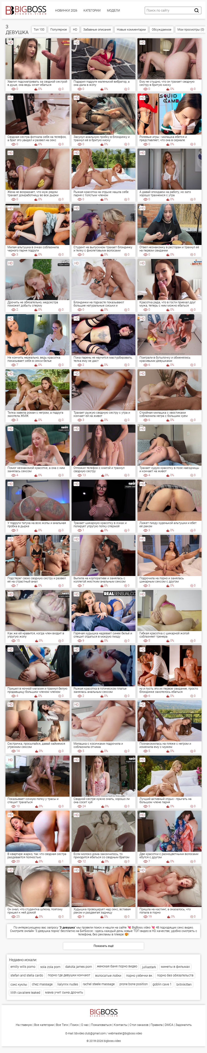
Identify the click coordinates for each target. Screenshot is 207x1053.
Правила (157, 1025)
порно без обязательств (175, 975)
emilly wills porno (23, 967)
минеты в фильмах (175, 967)
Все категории (44, 1025)
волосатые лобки (108, 975)
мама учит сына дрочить (64, 992)
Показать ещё (104, 946)
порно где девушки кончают (69, 975)
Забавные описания (97, 29)
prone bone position (133, 984)
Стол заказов (139, 1025)
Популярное (58, 29)
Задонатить (183, 1025)
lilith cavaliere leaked (25, 992)
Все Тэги (62, 1025)
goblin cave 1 (162, 984)
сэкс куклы (19, 984)
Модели (113, 10)
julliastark (149, 967)
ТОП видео (141, 931)
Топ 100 (39, 29)
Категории (92, 10)
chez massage (42, 984)
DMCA (169, 1025)
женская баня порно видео (117, 966)
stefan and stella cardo (27, 975)
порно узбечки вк (139, 975)
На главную (24, 1025)
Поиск (74, 1025)
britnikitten (184, 984)
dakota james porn (78, 967)
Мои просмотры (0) (190, 29)
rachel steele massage (99, 984)
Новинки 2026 (66, 10)
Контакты (120, 1025)
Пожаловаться (101, 1025)
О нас (85, 1025)
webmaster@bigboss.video (125, 1033)
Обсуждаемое (161, 29)
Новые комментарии (131, 29)
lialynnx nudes (67, 984)
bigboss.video (112, 1040)
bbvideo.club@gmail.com (90, 1033)
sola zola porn (50, 967)
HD (75, 29)
